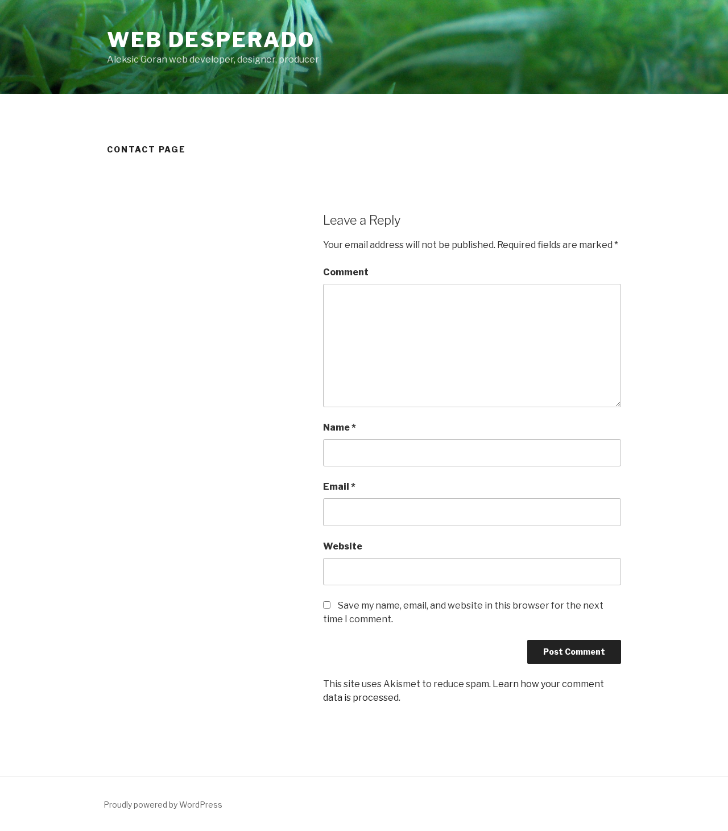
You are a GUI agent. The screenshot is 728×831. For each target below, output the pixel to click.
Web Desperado (211, 39)
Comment (346, 272)
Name (339, 427)
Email (339, 486)
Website (342, 546)
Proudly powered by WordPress (163, 804)
